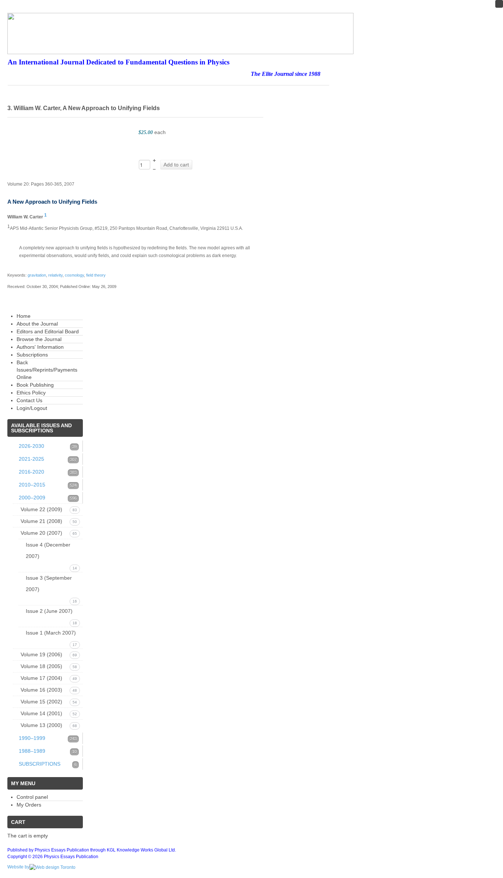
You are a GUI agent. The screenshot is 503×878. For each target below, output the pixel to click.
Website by (18, 867)
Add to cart (176, 165)
